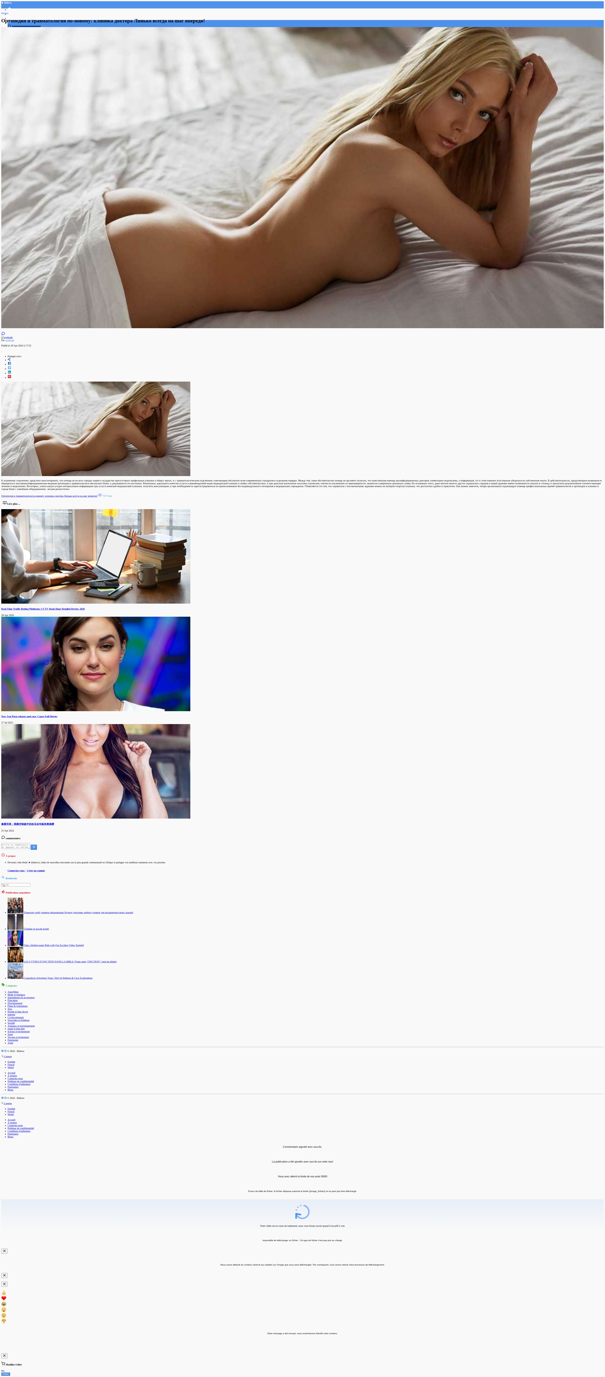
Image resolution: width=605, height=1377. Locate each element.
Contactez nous (15, 1078)
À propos (12, 1075)
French (11, 1064)
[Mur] (306, 359)
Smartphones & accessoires (21, 997)
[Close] (4, 1251)
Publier (6, 1374)
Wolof (11, 1067)
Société (11, 1023)
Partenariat (13, 1040)
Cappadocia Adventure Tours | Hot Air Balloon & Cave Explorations (58, 978)
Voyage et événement (18, 1037)
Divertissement (15, 1003)
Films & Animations (18, 1006)
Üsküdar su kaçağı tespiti (36, 929)
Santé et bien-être (16, 1028)
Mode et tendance (16, 994)
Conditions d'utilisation (19, 1084)
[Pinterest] (306, 377)
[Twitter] (306, 368)
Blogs (10, 1089)
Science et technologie (19, 1031)
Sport (10, 1034)
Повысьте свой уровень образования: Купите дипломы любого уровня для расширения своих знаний (78, 912)
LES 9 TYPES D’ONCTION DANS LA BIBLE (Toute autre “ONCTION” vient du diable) (70, 961)
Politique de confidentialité (21, 1081)
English (11, 1061)
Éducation (13, 1000)
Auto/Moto (13, 992)
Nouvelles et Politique (18, 1020)
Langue (8, 1056)
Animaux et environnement (21, 1026)
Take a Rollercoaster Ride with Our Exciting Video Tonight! (54, 945)
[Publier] (34, 847)
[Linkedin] (306, 372)
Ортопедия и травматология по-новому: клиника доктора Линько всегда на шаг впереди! (49, 496)
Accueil (11, 1072)
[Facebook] (306, 363)
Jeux (10, 1009)
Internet (11, 1014)
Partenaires (13, 1087)
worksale (9, 340)
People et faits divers (18, 1011)
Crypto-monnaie (16, 1017)
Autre (10, 1043)
